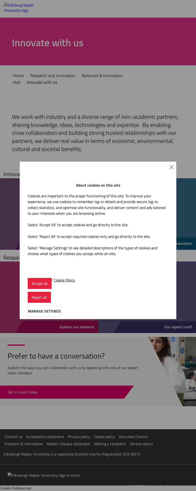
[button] (171, 166)
